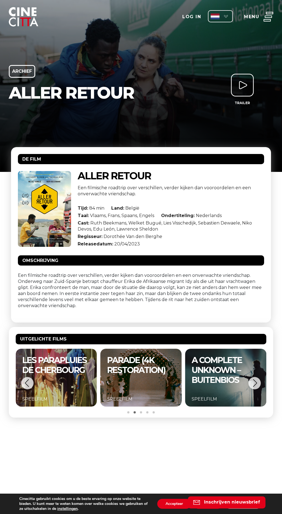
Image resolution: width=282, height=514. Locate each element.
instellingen (67, 508)
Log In (191, 16)
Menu (251, 16)
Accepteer (174, 503)
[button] (27, 383)
